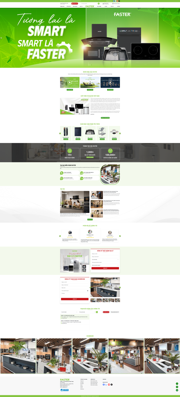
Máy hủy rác (90, 137)
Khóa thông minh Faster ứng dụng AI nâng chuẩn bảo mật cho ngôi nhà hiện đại (110, 192)
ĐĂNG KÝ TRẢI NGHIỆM (105, 117)
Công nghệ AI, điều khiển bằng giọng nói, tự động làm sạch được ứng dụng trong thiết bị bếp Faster (111, 210)
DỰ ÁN (106, 6)
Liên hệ (118, 6)
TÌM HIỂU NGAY (69, 89)
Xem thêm (92, 114)
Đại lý (81, 6)
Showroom (82, 389)
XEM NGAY (66, 139)
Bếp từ (66, 137)
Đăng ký (105, 268)
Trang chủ (62, 6)
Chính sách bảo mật (94, 380)
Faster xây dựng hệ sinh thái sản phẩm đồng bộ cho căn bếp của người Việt (73, 213)
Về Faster (69, 6)
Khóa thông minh (102, 137)
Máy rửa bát (114, 137)
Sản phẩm (75, 6)
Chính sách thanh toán (94, 382)
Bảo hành (99, 6)
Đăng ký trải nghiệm (90, 157)
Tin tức (112, 6)
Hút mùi (78, 137)
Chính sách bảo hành (94, 383)
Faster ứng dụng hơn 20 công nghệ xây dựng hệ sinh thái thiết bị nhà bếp (111, 201)
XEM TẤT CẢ (90, 219)
